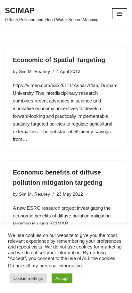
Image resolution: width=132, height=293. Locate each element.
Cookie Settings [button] (28, 278)
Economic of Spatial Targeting (59, 59)
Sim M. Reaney (34, 71)
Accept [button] (62, 278)
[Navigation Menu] (119, 13)
